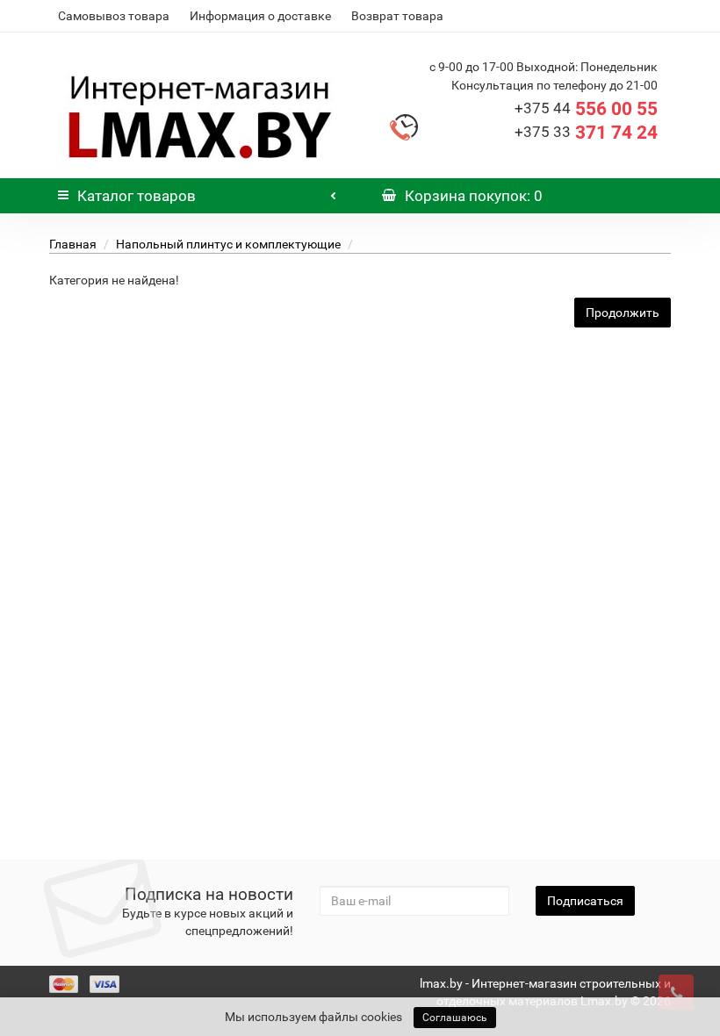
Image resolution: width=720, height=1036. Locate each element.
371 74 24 (586, 132)
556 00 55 (586, 108)
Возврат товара (397, 16)
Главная (73, 244)
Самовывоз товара (113, 16)
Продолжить (622, 313)
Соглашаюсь (454, 1017)
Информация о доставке (260, 16)
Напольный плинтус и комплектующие (228, 244)
